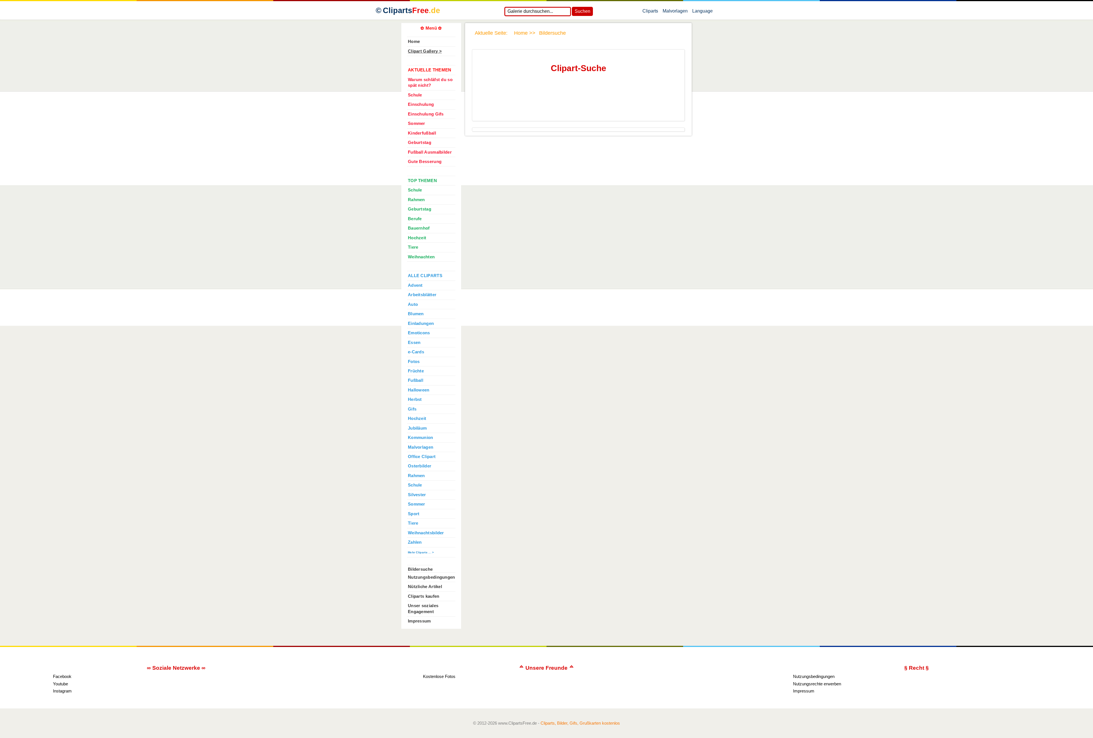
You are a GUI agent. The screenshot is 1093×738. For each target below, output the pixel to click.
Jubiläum (417, 428)
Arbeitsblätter (422, 294)
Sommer (416, 123)
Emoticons (419, 333)
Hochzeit (417, 238)
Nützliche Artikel (425, 586)
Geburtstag (419, 142)
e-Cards (416, 352)
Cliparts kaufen (423, 596)
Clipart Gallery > (425, 51)
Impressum (419, 621)
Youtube (60, 683)
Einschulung (421, 104)
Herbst (415, 399)
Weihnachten (421, 257)
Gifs (412, 409)
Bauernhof (419, 228)
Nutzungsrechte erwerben (817, 683)
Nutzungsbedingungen (431, 577)
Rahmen (416, 199)
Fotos (414, 361)
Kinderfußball (422, 133)
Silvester (417, 494)
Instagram (62, 690)
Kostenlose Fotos (439, 676)
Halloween (419, 390)
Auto (413, 304)
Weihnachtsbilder (426, 533)
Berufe (415, 219)
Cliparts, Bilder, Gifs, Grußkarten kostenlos (580, 723)
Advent (415, 285)
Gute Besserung (424, 161)
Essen (414, 342)
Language (702, 12)
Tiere (413, 247)
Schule (415, 95)
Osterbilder (419, 466)
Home (414, 41)
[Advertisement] (577, 102)
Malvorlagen (675, 12)
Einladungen (421, 323)
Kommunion (420, 437)
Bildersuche (420, 569)
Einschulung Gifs (426, 114)
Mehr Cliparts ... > (421, 552)
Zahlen (415, 542)
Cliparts (411, 10)
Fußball (415, 380)
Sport (413, 514)
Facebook (62, 676)
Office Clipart (421, 456)
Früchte (416, 371)
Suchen (582, 11)
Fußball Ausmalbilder (430, 152)
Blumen (416, 314)
